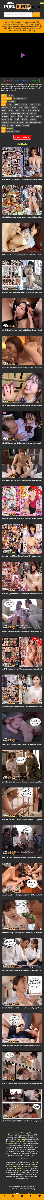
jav (27, 122)
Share (17, 80)
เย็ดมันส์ (11, 110)
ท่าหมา (26, 116)
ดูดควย (38, 116)
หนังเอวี (3, 84)
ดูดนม (32, 116)
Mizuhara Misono (33, 84)
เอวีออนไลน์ (23, 105)
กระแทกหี (24, 119)
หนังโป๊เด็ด (5, 113)
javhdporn (5, 122)
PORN (26, 1159)
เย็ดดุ (17, 110)
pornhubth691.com (14, 1133)
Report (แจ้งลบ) (22, 137)
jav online (20, 122)
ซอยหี (4, 119)
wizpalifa (10, 128)
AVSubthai (20, 1139)
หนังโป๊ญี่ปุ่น (11, 102)
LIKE (8, 80)
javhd (13, 122)
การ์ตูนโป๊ (20, 1171)
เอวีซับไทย (13, 107)
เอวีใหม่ (16, 105)
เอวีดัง (38, 105)
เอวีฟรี (32, 105)
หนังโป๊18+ (5, 116)
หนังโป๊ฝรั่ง (25, 1166)
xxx (25, 1133)
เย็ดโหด (27, 107)
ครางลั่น (17, 119)
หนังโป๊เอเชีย (14, 1166)
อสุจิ (23, 110)
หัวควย (29, 110)
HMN (11, 125)
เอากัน (9, 105)
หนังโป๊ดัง (25, 113)
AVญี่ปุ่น (18, 125)
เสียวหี (20, 107)
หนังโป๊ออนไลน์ (15, 113)
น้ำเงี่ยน (20, 116)
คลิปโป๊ (23, 1141)
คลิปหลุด (10, 1143)
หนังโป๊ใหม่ (36, 110)
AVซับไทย (26, 125)
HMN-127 (12, 84)
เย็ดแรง (34, 107)
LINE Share (34, 80)
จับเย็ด (10, 119)
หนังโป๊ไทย (21, 1168)
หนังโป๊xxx (33, 113)
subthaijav (33, 119)
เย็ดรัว (4, 110)
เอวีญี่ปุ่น (5, 107)
